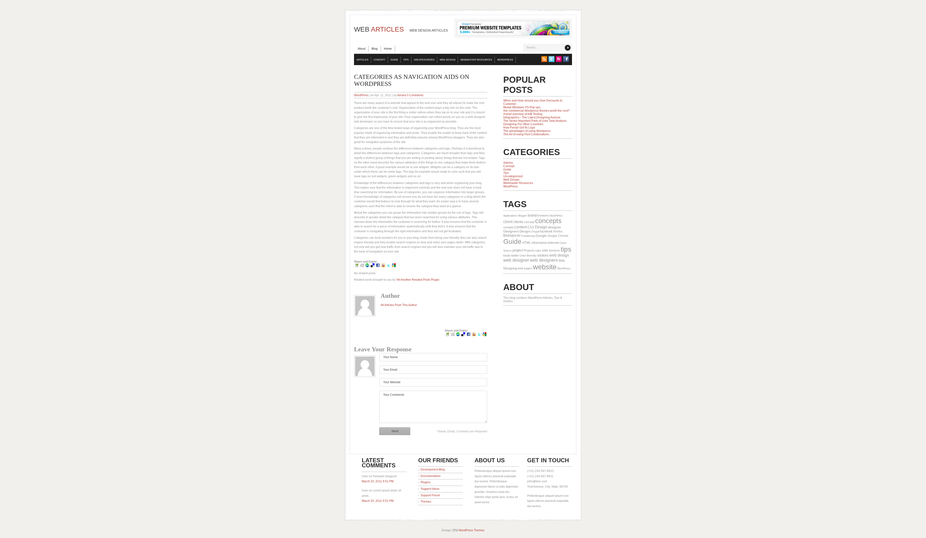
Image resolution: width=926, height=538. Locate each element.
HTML (526, 243)
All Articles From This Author (399, 305)
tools (507, 255)
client (507, 222)
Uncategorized (424, 59)
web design (559, 255)
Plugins (425, 482)
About (361, 48)
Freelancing (528, 235)
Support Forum (430, 495)
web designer (516, 260)
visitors (543, 255)
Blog (375, 48)
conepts (508, 227)
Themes (426, 501)
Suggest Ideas (430, 488)
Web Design (447, 59)
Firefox (557, 231)
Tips (406, 59)
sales (538, 250)
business (556, 215)
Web (401, 29)
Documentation (431, 476)
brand (532, 215)
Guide (394, 59)
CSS (531, 227)
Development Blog (433, 469)
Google (541, 236)
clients (518, 222)
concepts (548, 221)
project (517, 250)
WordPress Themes (471, 530)
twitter (515, 255)
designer (554, 227)
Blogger (522, 215)
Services (554, 250)
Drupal (535, 231)
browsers (543, 215)
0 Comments (415, 95)
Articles (362, 59)
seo (545, 250)
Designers (511, 231)
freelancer (511, 235)
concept (529, 222)
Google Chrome (557, 236)
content (520, 227)
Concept (379, 59)
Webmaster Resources (476, 59)
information (539, 243)
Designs (525, 231)
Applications (510, 215)
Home (388, 48)
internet (553, 243)
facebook (546, 231)
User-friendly (528, 255)
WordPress (505, 59)
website (545, 267)
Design (541, 227)
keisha (401, 95)
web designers (544, 260)
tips (566, 249)
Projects (529, 250)
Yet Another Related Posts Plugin (417, 279)
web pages (525, 268)
